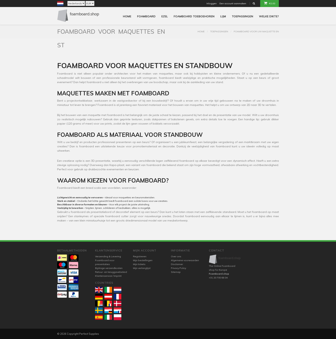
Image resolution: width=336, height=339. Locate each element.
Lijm (223, 16)
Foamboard (146, 16)
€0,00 (272, 3)
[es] (99, 317)
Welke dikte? (269, 16)
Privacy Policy (178, 268)
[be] (99, 303)
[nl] (117, 289)
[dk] (117, 303)
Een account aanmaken (233, 3)
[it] (108, 317)
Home (127, 16)
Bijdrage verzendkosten (108, 268)
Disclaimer (177, 264)
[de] (99, 296)
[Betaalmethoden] (62, 258)
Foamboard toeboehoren (194, 16)
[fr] (117, 296)
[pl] (117, 317)
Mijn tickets (139, 264)
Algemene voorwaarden (185, 260)
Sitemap (176, 271)
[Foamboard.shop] (225, 259)
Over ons (176, 256)
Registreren (139, 256)
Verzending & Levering (108, 256)
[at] (108, 296)
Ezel (164, 16)
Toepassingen (242, 16)
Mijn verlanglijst (141, 268)
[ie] (108, 289)
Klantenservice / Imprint (108, 275)
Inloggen (211, 3)
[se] (99, 310)
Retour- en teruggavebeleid (111, 271)
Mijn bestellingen (142, 260)
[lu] (108, 310)
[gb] (99, 289)
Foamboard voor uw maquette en (256, 31)
